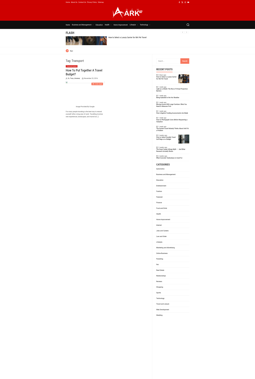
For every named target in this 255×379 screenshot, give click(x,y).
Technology (144, 25)
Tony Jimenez (75, 78)
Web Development (162, 310)
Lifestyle (133, 25)
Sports (158, 293)
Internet (159, 225)
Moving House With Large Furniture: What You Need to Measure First (171, 105)
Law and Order (161, 236)
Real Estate (160, 270)
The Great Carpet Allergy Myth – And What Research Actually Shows (170, 150)
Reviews (159, 281)
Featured (159, 197)
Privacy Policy (92, 2)
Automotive (160, 169)
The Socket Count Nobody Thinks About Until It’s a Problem (172, 129)
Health (107, 25)
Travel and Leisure (71, 66)
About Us (74, 2)
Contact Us (82, 2)
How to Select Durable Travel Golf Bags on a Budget (166, 138)
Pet (157, 264)
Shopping (159, 287)
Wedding (159, 315)
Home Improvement (121, 25)
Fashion (159, 191)
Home (68, 2)
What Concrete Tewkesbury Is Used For (169, 158)
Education (99, 25)
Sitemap (101, 2)
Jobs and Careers (162, 231)
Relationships (161, 276)
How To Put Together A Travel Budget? (84, 72)
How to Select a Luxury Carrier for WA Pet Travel (127, 37)
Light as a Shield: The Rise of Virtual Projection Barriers (172, 90)
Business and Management (81, 25)
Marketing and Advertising (165, 248)
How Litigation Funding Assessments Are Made (172, 113)
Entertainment (161, 186)
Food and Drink (161, 208)
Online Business (162, 253)
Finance (159, 203)
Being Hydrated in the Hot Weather (167, 97)
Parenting (159, 259)
